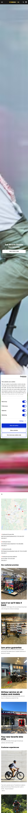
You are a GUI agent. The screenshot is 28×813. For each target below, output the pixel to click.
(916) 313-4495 (23, 551)
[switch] (24, 406)
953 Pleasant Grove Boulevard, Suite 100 (10, 551)
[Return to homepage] (1, 494)
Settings (21, 421)
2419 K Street (4, 558)
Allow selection (14, 430)
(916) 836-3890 (19, 543)
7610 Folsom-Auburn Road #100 (8, 543)
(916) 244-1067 (20, 536)
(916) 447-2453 (11, 558)
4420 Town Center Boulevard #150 (9, 536)
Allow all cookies (14, 425)
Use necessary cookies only (14, 435)
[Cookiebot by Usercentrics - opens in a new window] (20, 377)
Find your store (14, 251)
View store (3, 538)
